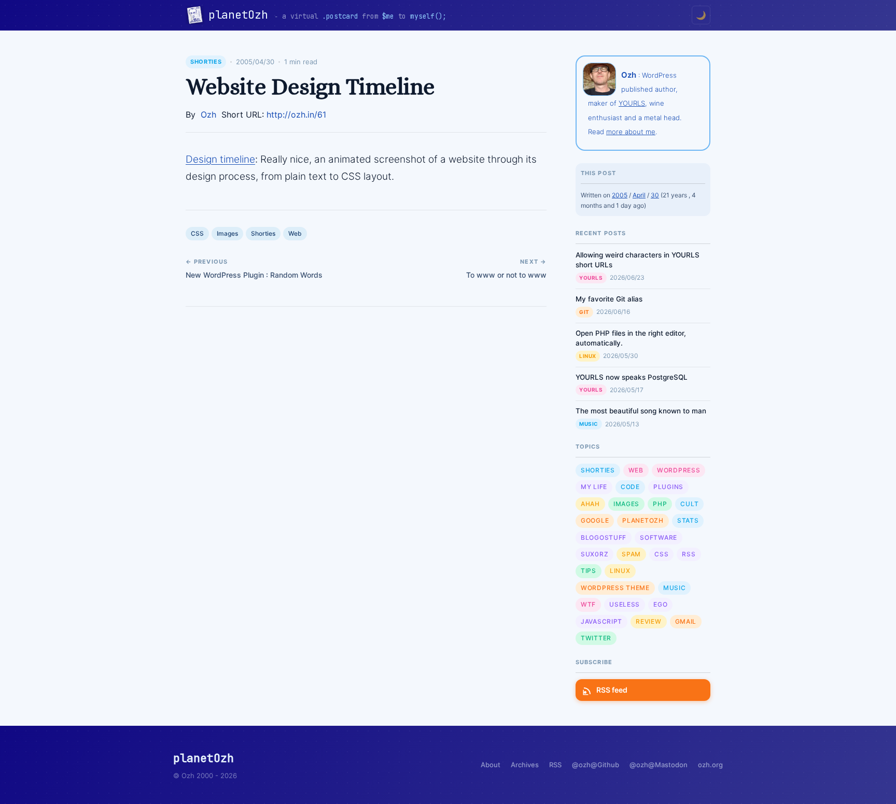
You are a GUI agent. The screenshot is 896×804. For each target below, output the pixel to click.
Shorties (205, 61)
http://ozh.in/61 (296, 114)
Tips (588, 571)
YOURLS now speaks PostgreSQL (632, 377)
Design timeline (220, 159)
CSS (197, 233)
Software (658, 537)
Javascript (601, 621)
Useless (624, 604)
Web (295, 233)
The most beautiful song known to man (641, 411)
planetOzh (241, 14)
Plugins (668, 487)
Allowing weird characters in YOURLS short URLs (637, 260)
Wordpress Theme (615, 588)
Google (595, 520)
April (639, 195)
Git (584, 312)
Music (588, 424)
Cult (689, 504)
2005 (619, 195)
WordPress (678, 470)
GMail (686, 621)
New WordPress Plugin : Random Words (254, 274)
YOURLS (632, 103)
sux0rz (594, 554)
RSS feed (611, 689)
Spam (631, 554)
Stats (688, 520)
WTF (588, 604)
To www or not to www (506, 274)
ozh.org (710, 764)
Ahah (590, 504)
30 (655, 195)
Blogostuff (603, 537)
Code (630, 487)
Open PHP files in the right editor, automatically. (631, 338)
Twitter (596, 638)
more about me (630, 131)
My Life (594, 487)
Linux (587, 356)
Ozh (208, 114)
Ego (660, 604)
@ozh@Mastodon (658, 764)
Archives (525, 764)
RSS (688, 554)
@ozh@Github (595, 764)
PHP (660, 504)
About (490, 764)
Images (227, 233)
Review (648, 621)
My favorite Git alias (609, 299)
